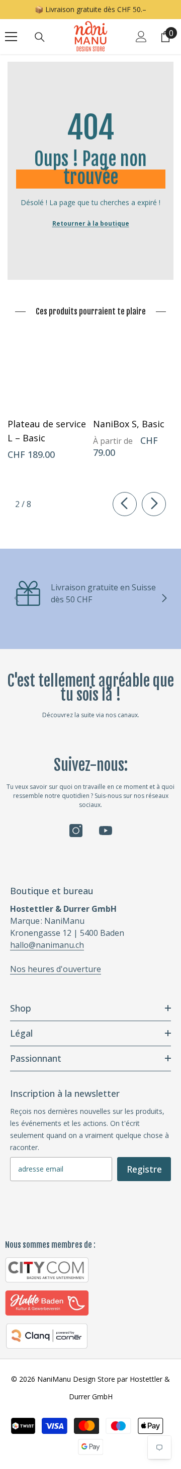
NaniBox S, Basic (128, 424)
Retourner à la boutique (90, 223)
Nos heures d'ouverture (55, 968)
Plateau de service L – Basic (47, 431)
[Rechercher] (40, 37)
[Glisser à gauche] (125, 504)
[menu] (11, 37)
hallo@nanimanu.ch (47, 944)
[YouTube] (106, 831)
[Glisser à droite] (154, 504)
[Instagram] (76, 831)
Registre (144, 1169)
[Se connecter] (141, 36)
